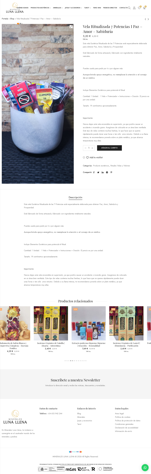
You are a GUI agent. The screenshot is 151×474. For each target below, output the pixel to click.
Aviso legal (119, 413)
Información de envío (123, 431)
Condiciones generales (124, 424)
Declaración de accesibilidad (126, 427)
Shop (12, 18)
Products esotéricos (101, 165)
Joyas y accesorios (84, 420)
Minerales (81, 417)
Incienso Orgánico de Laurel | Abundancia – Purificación (94, 344)
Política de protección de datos (127, 420)
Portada (5, 18)
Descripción (75, 197)
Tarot (79, 424)
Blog (79, 413)
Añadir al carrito (109, 148)
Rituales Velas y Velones (120, 165)
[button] (70, 360)
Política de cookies (122, 417)
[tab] (75, 197)
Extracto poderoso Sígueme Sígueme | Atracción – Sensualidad (57, 344)
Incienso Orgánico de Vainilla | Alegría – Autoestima (19, 344)
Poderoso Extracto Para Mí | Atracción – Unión (132, 344)
